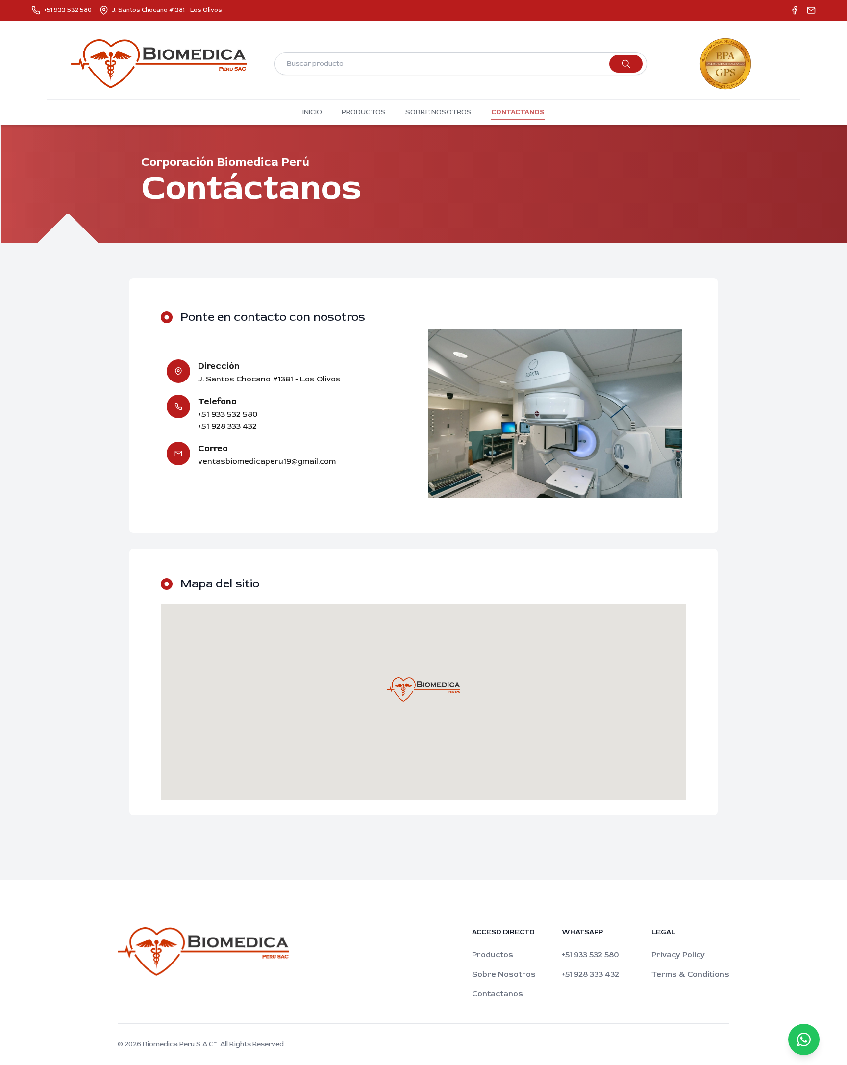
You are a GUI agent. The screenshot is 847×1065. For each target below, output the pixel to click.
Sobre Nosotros (504, 974)
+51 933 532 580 (590, 955)
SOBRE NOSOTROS (438, 112)
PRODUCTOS (364, 112)
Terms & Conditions (690, 974)
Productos (492, 955)
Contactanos (497, 994)
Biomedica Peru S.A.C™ (180, 1044)
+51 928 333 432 (590, 974)
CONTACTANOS (518, 112)
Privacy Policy (678, 955)
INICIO (312, 112)
